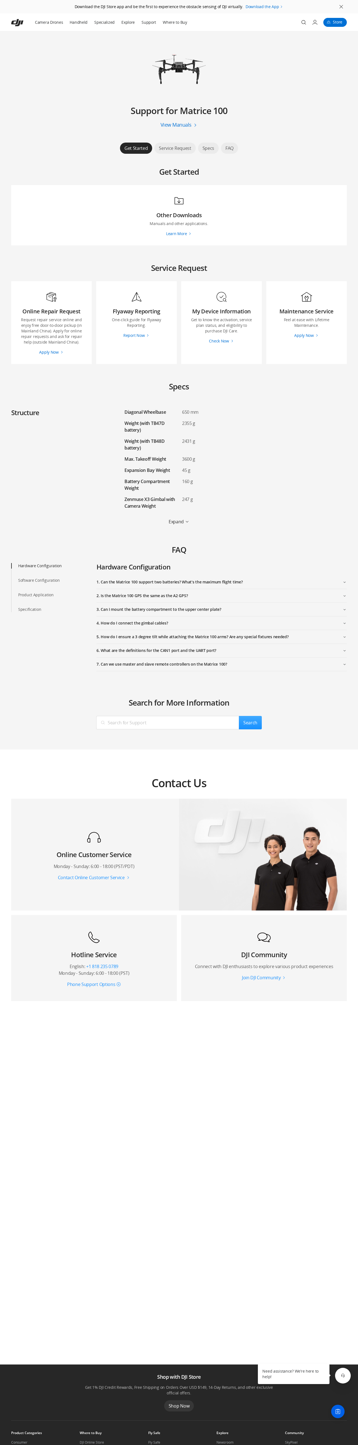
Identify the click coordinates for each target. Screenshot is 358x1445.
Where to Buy (175, 22)
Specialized (104, 22)
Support (149, 22)
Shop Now (179, 1406)
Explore (128, 22)
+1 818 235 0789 (102, 966)
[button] (343, 1375)
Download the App (262, 6)
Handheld (79, 22)
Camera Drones (49, 22)
